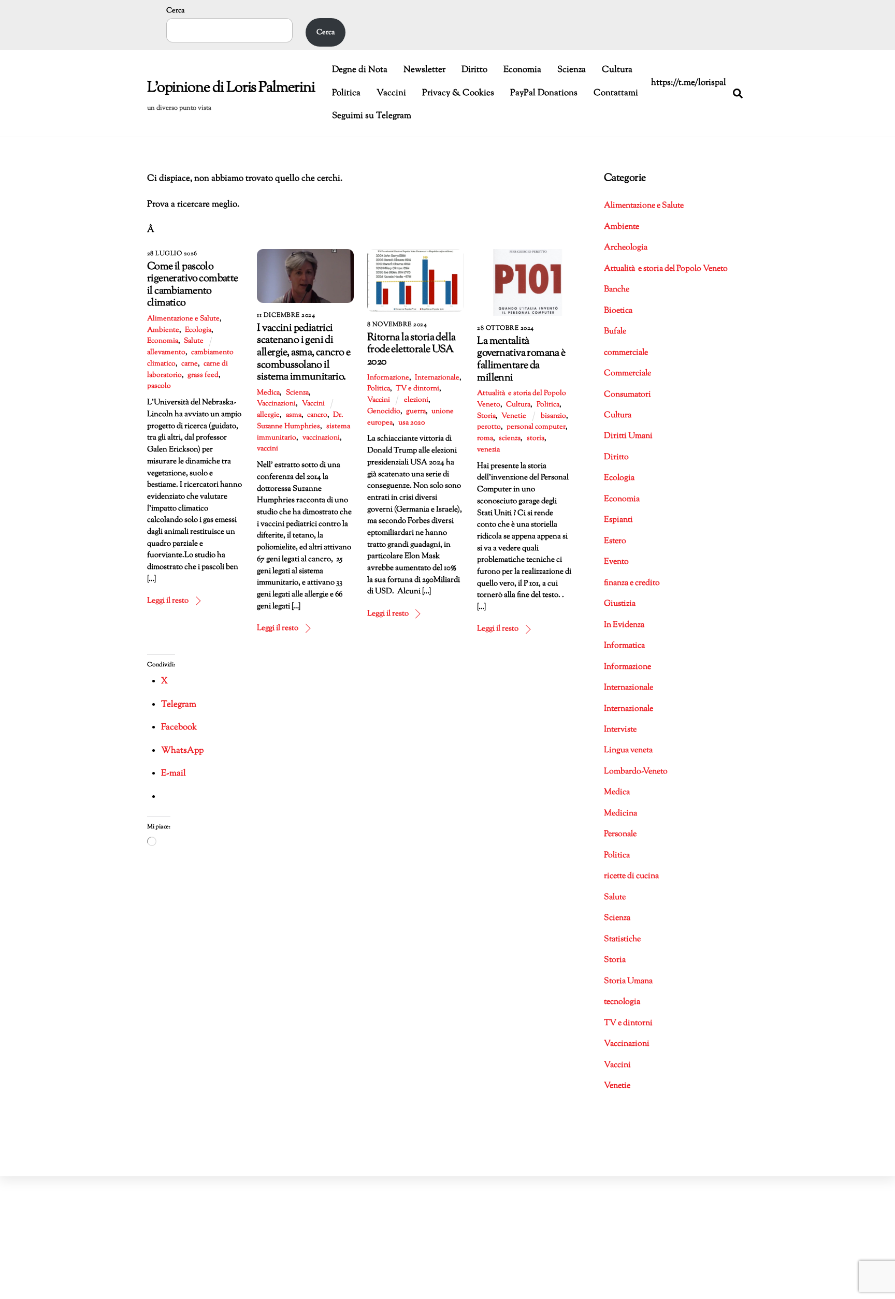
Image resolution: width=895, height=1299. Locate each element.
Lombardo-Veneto (636, 772)
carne (189, 364)
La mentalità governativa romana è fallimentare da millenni (521, 359)
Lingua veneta (628, 750)
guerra (416, 411)
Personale (620, 834)
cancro (317, 415)
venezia (488, 450)
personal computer (536, 427)
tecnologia (622, 1002)
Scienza (571, 70)
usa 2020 (411, 423)
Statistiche (622, 939)
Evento (616, 562)
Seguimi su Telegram (371, 116)
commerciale (626, 353)
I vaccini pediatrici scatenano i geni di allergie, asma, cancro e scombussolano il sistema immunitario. (303, 352)
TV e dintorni (417, 389)
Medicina (620, 814)
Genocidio (383, 411)
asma (293, 415)
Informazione (388, 378)
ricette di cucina (631, 876)
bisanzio (553, 416)
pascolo (159, 386)
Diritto (474, 70)
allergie (268, 415)
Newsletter (424, 70)
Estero (615, 541)
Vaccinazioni (276, 404)
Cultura (617, 70)
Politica (346, 93)
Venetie (513, 416)
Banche (616, 290)
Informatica (624, 646)
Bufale (615, 332)
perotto (489, 427)
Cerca (175, 10)
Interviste (620, 730)
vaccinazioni (321, 438)
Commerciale (627, 374)
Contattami (616, 93)
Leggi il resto (168, 600)
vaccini (267, 449)
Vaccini (391, 93)
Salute (194, 341)
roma (485, 438)
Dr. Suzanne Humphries (300, 421)
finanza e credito (632, 583)
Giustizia (620, 604)
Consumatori (627, 395)
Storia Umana (628, 981)
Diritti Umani (628, 436)
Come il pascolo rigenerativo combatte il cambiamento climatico (192, 285)
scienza (510, 438)
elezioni (416, 400)
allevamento (166, 352)
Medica (268, 393)
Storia (486, 416)
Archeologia (625, 248)
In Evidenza (624, 625)
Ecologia (198, 330)
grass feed (203, 375)
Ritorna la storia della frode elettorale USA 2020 (411, 349)
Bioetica (618, 311)
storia (535, 438)
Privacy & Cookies (458, 93)
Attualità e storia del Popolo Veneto (666, 269)
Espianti (618, 520)
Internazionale (437, 378)
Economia (522, 70)
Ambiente (163, 330)
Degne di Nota (359, 70)
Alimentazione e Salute (183, 319)
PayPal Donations (544, 93)
